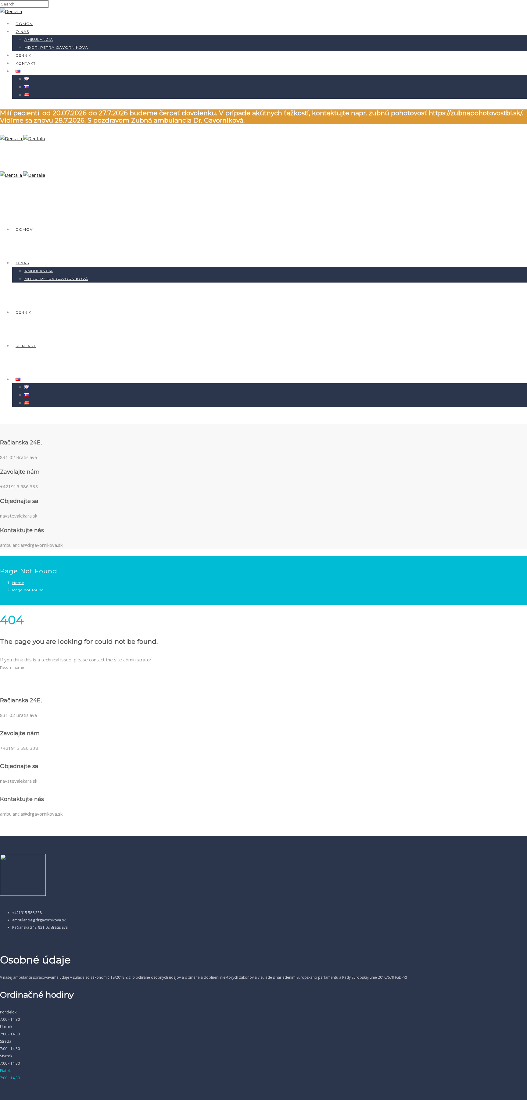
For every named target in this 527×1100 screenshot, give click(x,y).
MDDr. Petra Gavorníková (56, 47)
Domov (24, 23)
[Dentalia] (11, 11)
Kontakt (26, 63)
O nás (22, 31)
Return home (12, 667)
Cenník (23, 55)
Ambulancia (38, 39)
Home (18, 582)
